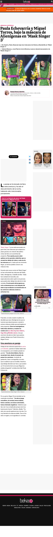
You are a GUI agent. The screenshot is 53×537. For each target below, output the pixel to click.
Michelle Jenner (12, 333)
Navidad (28, 507)
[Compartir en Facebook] (29, 159)
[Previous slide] (36, 297)
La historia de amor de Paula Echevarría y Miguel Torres (13, 199)
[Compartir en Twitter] (29, 156)
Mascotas (17, 507)
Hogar (36, 505)
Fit (17, 505)
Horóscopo (35, 507)
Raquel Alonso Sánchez (17, 91)
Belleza (13, 505)
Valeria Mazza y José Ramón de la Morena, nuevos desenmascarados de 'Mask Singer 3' (25, 50)
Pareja (21, 505)
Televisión (11, 4)
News (4, 505)
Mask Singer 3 (5, 247)
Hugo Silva (4, 333)
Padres (26, 505)
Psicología (47, 505)
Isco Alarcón (11, 331)
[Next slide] (49, 297)
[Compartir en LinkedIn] (29, 162)
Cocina (31, 505)
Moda (8, 505)
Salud (41, 505)
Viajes (23, 507)
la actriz (23, 346)
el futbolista (5, 349)
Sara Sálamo (20, 331)
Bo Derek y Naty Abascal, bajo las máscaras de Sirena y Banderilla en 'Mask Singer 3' (26, 46)
